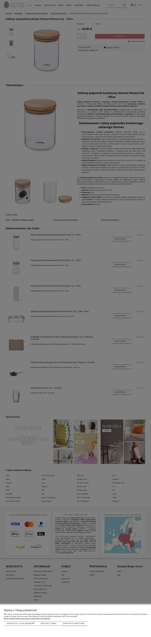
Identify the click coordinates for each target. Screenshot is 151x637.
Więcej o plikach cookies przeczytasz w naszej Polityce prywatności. (27, 618)
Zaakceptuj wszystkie (74, 623)
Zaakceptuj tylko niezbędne (21, 623)
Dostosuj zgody (49, 623)
